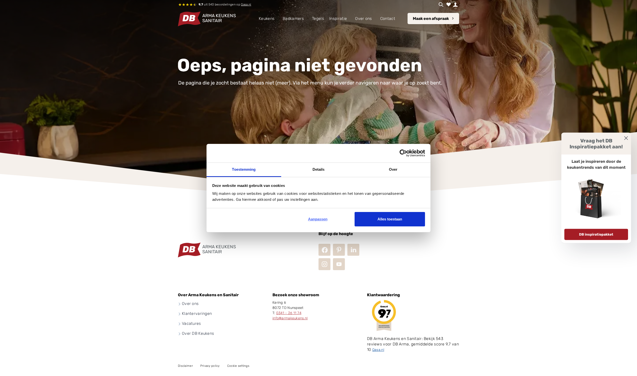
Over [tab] (393, 169)
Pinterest (339, 250)
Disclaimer (185, 366)
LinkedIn (353, 250)
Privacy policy (210, 366)
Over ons (190, 303)
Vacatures (191, 323)
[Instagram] (324, 264)
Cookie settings (238, 366)
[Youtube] (339, 264)
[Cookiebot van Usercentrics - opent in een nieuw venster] (403, 153)
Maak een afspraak (431, 18)
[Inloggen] (455, 4)
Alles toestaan (389, 219)
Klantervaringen (197, 313)
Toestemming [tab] (244, 169)
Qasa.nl (246, 4)
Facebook (324, 250)
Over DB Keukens (198, 333)
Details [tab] (319, 169)
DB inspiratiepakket (596, 234)
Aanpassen (317, 219)
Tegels (318, 18)
